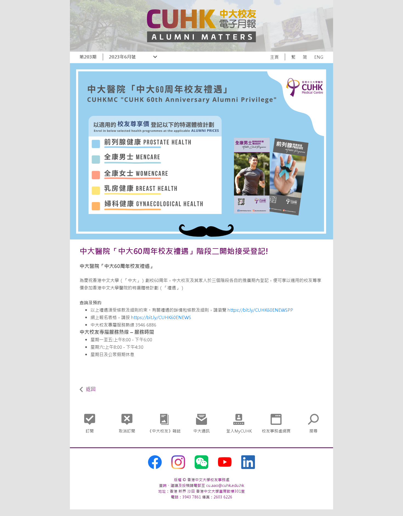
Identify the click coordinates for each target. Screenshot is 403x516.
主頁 (274, 57)
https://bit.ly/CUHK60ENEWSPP (259, 310)
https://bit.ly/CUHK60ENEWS (161, 317)
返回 (91, 389)
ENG (318, 57)
